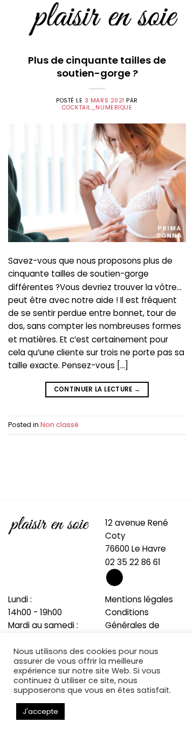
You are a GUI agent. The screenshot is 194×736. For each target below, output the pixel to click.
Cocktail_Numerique (97, 108)
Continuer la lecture (97, 389)
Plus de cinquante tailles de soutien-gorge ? (97, 66)
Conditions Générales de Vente (132, 625)
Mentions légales (139, 599)
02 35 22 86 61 (133, 562)
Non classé (59, 424)
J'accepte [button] (40, 711)
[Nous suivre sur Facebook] (114, 577)
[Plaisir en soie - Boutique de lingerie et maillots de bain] (103, 18)
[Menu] (14, 19)
